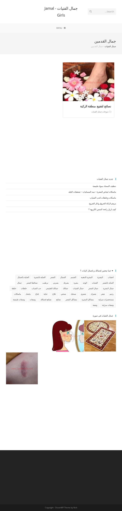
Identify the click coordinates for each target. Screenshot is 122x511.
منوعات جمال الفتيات (99, 111)
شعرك (93, 294)
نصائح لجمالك (46, 299)
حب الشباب (36, 288)
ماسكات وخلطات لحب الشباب (103, 197)
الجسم (73, 277)
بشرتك (66, 282)
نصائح (58, 299)
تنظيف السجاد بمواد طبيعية (104, 186)
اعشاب (111, 277)
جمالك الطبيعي (52, 288)
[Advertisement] (61, 149)
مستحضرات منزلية (105, 299)
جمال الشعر (93, 288)
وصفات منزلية (107, 305)
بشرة (76, 282)
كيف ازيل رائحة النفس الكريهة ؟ (102, 209)
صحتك (73, 294)
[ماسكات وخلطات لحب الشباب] (68, 336)
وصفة (95, 305)
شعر (103, 294)
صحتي (63, 294)
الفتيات (95, 282)
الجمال (63, 277)
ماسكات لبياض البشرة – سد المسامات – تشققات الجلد (92, 191)
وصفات (33, 299)
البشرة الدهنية (86, 277)
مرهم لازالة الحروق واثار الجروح (102, 203)
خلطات (24, 288)
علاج (54, 294)
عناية (45, 294)
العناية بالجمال (23, 277)
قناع (37, 294)
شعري (83, 294)
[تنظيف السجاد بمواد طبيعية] (100, 336)
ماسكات (17, 294)
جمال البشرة (108, 288)
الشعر (52, 277)
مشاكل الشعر (71, 299)
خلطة (14, 288)
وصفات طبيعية (19, 299)
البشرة (100, 277)
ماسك (28, 294)
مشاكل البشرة (88, 299)
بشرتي (55, 282)
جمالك (65, 288)
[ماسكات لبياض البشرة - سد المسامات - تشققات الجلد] (22, 336)
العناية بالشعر (108, 282)
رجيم (112, 294)
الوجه (85, 282)
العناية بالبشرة (39, 277)
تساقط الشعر (32, 282)
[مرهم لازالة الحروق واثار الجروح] (22, 368)
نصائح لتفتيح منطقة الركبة (95, 106)
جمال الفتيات (110, 46)
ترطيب (45, 282)
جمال (19, 282)
